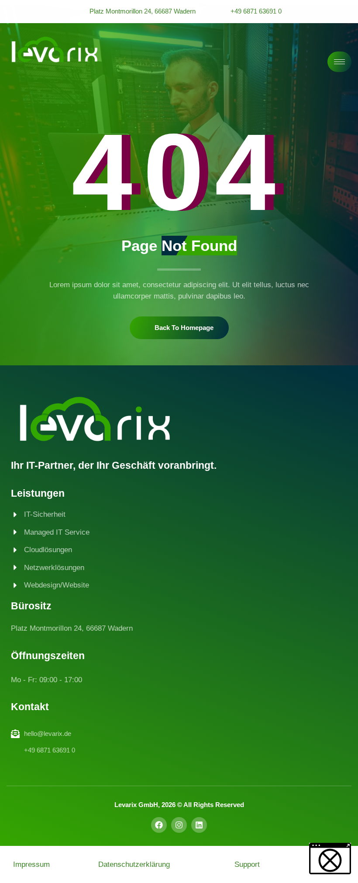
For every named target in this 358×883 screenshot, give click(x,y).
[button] (330, 858)
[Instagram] (179, 825)
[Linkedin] (199, 825)
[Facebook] (159, 825)
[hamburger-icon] (339, 62)
